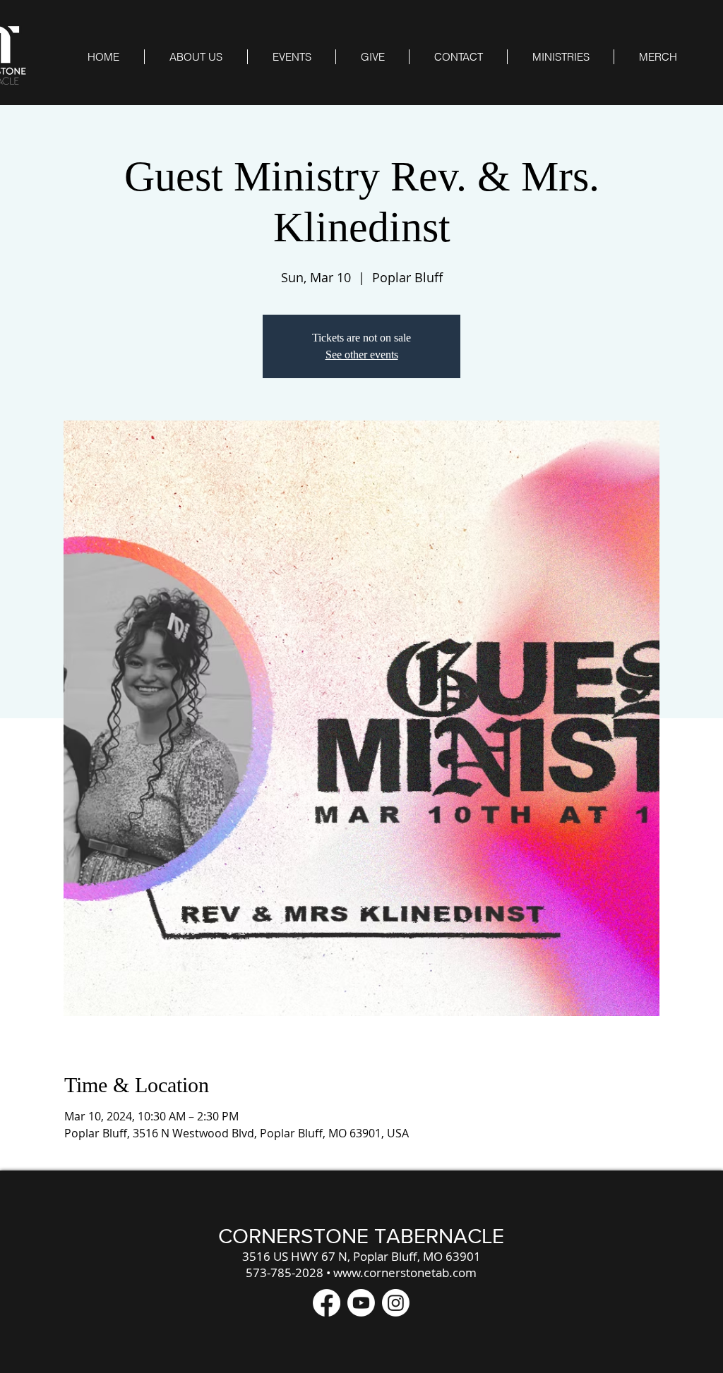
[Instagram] (396, 1303)
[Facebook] (326, 1303)
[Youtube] (361, 1303)
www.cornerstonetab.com (405, 1272)
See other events (361, 355)
